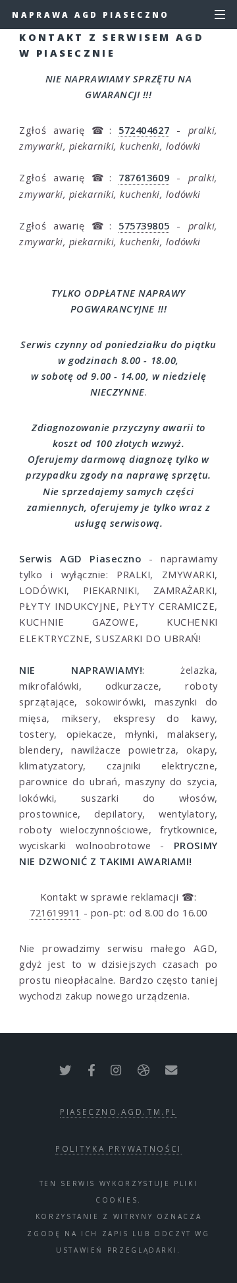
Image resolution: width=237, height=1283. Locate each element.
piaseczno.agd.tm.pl (118, 1111)
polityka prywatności (118, 1148)
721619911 (55, 912)
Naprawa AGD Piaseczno (90, 14)
